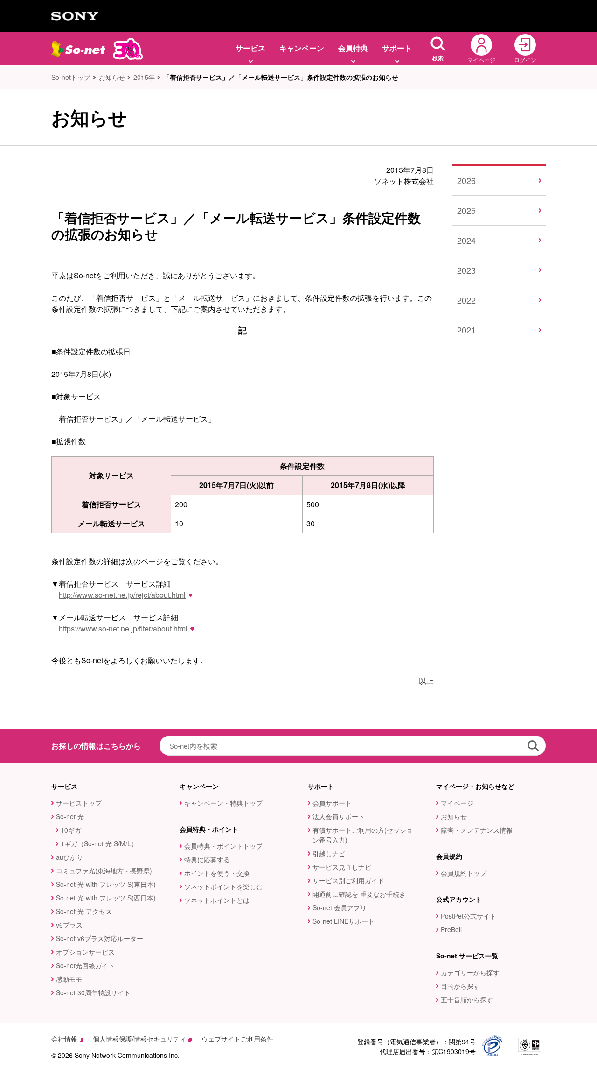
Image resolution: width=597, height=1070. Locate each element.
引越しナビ (328, 853)
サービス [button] (250, 48)
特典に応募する (207, 859)
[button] (438, 48)
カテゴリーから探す (470, 972)
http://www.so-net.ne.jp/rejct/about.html (122, 594)
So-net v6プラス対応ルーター (99, 938)
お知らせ (112, 77)
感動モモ (69, 979)
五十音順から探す (467, 999)
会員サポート (332, 803)
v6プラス (69, 924)
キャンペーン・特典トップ (223, 803)
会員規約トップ (463, 873)
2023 (466, 270)
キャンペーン (301, 48)
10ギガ (71, 830)
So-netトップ (70, 77)
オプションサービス (85, 952)
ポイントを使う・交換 (217, 873)
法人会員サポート (338, 816)
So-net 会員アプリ (339, 907)
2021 (466, 330)
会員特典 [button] (353, 48)
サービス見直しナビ (341, 867)
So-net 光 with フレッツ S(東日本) (106, 884)
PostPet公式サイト (468, 916)
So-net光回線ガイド (85, 965)
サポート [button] (397, 48)
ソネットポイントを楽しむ (223, 886)
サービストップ (79, 803)
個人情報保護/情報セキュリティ (139, 1038)
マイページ (457, 803)
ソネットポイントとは (217, 900)
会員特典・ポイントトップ (223, 845)
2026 (466, 180)
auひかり (69, 857)
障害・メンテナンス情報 (477, 830)
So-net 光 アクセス (84, 911)
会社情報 (64, 1038)
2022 (466, 300)
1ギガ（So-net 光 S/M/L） (99, 843)
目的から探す (460, 986)
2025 (466, 210)
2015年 (144, 77)
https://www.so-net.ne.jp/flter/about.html (123, 628)
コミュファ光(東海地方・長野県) (104, 870)
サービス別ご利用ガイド (348, 880)
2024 (466, 240)
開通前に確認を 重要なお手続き (359, 894)
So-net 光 (70, 816)
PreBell (451, 929)
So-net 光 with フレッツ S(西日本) (106, 897)
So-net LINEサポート (343, 921)
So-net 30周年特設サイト (93, 992)
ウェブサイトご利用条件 (237, 1038)
